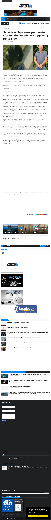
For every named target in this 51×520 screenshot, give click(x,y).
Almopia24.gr (6, 192)
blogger (42, 245)
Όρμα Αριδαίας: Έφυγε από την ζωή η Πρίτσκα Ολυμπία (18, 322)
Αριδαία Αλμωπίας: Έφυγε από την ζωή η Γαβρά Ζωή (17, 327)
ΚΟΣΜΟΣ (16, 23)
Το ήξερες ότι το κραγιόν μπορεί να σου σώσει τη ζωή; (19, 386)
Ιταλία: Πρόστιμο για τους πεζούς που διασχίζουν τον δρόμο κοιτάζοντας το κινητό (25, 231)
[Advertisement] (25, 204)
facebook (47, 245)
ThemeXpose (20, 518)
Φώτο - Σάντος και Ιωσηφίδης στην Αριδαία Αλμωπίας (17, 342)
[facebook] (48, 1)
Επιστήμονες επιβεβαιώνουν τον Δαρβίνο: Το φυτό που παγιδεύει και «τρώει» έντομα (23, 337)
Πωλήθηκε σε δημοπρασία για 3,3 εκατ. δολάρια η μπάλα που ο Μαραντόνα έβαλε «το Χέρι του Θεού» (40, 230)
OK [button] (38, 515)
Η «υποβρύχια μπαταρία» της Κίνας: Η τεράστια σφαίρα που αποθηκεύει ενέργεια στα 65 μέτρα (10, 231)
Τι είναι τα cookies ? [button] (32, 512)
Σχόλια (37, 372)
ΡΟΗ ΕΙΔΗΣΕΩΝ (13, 372)
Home (4, 28)
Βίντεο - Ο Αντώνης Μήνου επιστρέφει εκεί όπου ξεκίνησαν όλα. (19, 347)
